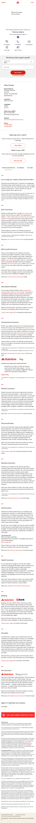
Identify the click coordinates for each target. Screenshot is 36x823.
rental (30, 217)
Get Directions (8, 95)
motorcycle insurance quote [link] (15, 276)
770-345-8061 (8, 126)
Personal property (22, 333)
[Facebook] (18, 37)
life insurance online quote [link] (14, 550)
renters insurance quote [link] (14, 413)
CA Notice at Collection (20, 814)
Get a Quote (18, 72)
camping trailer (5, 292)
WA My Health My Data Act (7, 814)
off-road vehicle (19, 292)
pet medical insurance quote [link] (15, 696)
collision (13, 217)
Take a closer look (6, 542)
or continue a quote (18, 75)
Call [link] (2, 312)
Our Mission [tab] (20, 167)
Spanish (6, 107)
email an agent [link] (9, 312)
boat (12, 292)
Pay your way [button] (18, 160)
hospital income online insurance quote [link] (18, 586)
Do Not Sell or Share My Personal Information (10, 816)
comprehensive (22, 217)
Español (3, 2)
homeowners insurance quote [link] (16, 353)
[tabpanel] (18, 106)
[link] (29, 43)
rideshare (4, 218)
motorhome (27, 290)
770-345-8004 (8, 124)
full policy (28, 742)
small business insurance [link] (14, 498)
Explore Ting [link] (4, 374)
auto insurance (26, 213)
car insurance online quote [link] (15, 239)
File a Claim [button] (18, 145)
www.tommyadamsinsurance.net (13, 119)
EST (13, 111)
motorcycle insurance (16, 263)
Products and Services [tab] (8, 167)
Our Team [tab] (30, 167)
